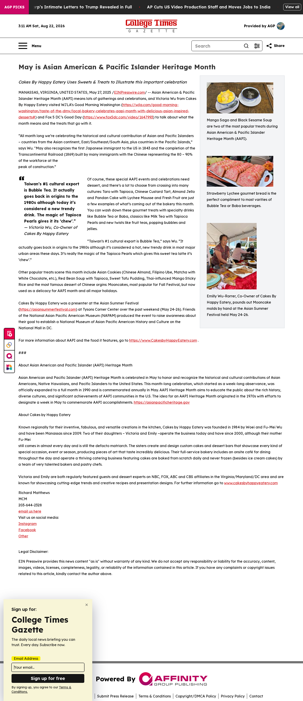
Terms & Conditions (154, 696)
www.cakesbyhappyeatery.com (251, 483)
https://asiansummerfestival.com (48, 309)
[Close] (87, 605)
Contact (256, 696)
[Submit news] (9, 333)
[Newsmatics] (9, 367)
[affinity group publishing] (9, 356)
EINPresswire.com (129, 92)
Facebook (27, 530)
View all (292, 7)
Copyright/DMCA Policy (195, 696)
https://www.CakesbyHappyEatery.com (163, 340)
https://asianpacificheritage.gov (162, 402)
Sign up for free (48, 678)
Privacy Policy (233, 696)
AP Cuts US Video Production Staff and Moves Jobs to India (208, 7)
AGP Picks (14, 7)
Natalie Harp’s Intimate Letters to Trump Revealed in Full (72, 7)
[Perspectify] (9, 344)
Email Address (26, 658)
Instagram (27, 523)
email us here (29, 511)
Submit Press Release (115, 696)
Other (23, 536)
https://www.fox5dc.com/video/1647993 (118, 117)
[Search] (246, 46)
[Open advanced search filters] (257, 46)
